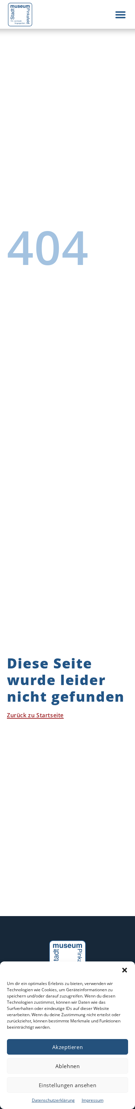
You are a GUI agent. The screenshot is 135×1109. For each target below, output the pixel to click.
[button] (124, 970)
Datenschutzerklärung (53, 1100)
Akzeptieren (67, 1047)
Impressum (93, 1100)
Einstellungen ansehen (68, 1085)
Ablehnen (67, 1066)
